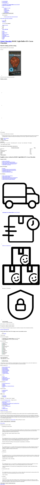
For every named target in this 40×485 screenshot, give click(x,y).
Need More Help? (5, 372)
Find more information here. (4, 329)
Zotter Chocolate (6, 41)
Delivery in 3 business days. (6, 5)
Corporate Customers (5, 373)
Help (3, 7)
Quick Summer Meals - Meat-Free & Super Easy (9, 162)
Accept (2, 421)
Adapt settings (13, 421)
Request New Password (6, 378)
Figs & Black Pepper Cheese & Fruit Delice (9, 169)
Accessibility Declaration (6, 404)
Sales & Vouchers (5, 371)
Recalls (3, 386)
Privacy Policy (4, 402)
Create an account (5, 25)
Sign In (3, 376)
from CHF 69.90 (11, 4)
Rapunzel (3, 168)
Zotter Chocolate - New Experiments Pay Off (9, 163)
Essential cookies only (7, 421)
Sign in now (4, 21)
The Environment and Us (6, 383)
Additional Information (4, 140)
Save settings (3, 483)
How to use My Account (6, 367)
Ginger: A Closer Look (5, 161)
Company (3, 407)
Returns (5, 8)
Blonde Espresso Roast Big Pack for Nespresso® (10, 177)
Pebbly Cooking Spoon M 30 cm (7, 175)
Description (3, 132)
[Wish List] (3, 26)
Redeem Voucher (5, 380)
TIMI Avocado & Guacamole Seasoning (8, 179)
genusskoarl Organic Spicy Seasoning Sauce (9, 170)
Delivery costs (6, 9)
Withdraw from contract (4, 410)
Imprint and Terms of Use (6, 401)
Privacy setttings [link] (4, 405)
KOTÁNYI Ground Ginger (6, 171)
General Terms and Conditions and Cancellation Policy (10, 403)
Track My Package (5, 379)
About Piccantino (5, 390)
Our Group (4, 391)
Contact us (6, 11)
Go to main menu (5, 1)
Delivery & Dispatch (5, 369)
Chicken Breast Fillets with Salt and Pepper (9, 178)
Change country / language (10, 398)
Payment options (6, 10)
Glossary (3, 384)
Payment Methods (5, 368)
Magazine (3, 385)
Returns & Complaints (5, 370)
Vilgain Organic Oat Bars (6, 176)
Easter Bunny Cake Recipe (6, 164)
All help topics (6, 12)
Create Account (4, 377)
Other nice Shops (5, 408)
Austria (4, 139)
